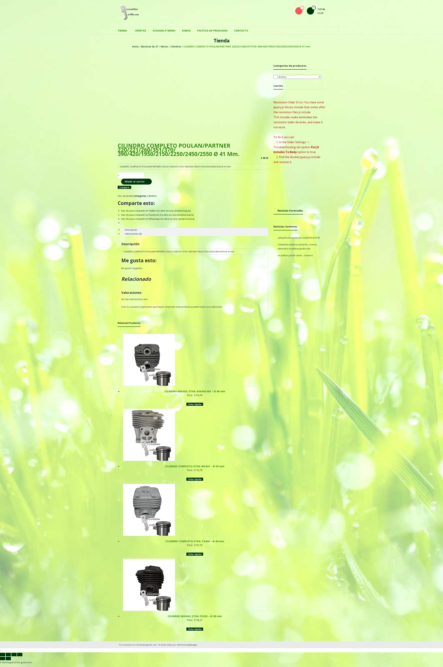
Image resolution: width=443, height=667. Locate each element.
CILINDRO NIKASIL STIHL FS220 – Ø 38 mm (195, 616)
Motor (164, 46)
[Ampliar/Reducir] (19, 654)
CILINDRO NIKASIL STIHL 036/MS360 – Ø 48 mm (194, 391)
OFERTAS (140, 30)
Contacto (241, 30)
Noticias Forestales (290, 210)
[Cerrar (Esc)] (2, 654)
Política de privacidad (212, 30)
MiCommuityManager (187, 644)
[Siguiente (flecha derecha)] (8, 658)
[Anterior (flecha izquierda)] (2, 658)
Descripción (131, 229)
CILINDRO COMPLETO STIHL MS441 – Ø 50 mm (194, 466)
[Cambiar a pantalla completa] (14, 654)
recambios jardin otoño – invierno (295, 255)
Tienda (122, 30)
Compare (124, 187)
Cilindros (176, 46)
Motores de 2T (150, 46)
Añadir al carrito (134, 181)
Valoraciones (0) (133, 233)
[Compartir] (8, 654)
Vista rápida (194, 404)
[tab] (194, 230)
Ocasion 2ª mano (164, 30)
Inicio (135, 46)
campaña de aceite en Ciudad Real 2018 (299, 237)
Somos (186, 30)
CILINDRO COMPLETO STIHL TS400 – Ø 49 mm (194, 541)
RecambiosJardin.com (147, 644)
